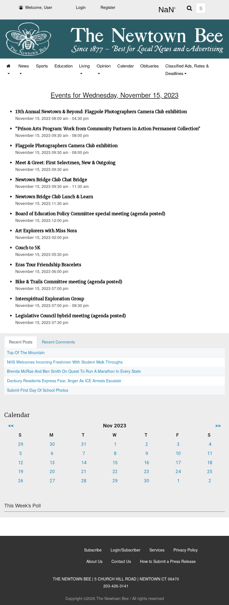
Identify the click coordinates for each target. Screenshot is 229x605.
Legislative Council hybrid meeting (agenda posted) (70, 315)
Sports (42, 66)
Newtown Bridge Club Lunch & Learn (54, 196)
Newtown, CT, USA (165, 10)
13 (52, 462)
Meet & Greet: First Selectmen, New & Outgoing (65, 162)
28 (83, 480)
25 (209, 471)
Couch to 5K (27, 247)
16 (146, 462)
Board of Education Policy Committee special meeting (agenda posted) (90, 213)
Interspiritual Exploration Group (49, 298)
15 (115, 462)
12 (20, 462)
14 (83, 462)
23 (146, 471)
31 (83, 444)
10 (178, 453)
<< (11, 425)
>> (218, 425)
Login (81, 7)
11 (209, 453)
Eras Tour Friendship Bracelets (48, 264)
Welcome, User (38, 7)
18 (209, 462)
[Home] (8, 69)
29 (20, 444)
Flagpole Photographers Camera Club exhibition (66, 145)
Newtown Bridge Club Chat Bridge (51, 179)
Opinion (104, 66)
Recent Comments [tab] (58, 342)
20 (52, 471)
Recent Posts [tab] (20, 342)
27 (52, 480)
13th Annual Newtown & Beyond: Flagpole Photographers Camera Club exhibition (101, 111)
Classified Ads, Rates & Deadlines (187, 69)
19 (20, 471)
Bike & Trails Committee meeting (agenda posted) (68, 281)
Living (84, 66)
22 (115, 471)
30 (52, 444)
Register (108, 7)
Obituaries (149, 66)
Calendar (125, 66)
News (23, 66)
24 (178, 471)
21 (83, 471)
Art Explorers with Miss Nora (46, 230)
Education (63, 66)
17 (178, 462)
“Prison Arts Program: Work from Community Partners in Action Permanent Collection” (107, 128)
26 (20, 480)
